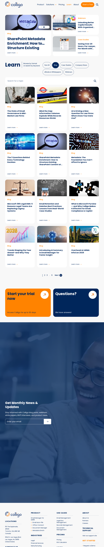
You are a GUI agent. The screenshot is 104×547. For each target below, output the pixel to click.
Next (57, 275)
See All (47, 65)
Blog (55, 65)
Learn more (12, 53)
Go (95, 81)
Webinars (68, 72)
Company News (81, 65)
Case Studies (66, 65)
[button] (44, 27)
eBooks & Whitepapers (52, 72)
